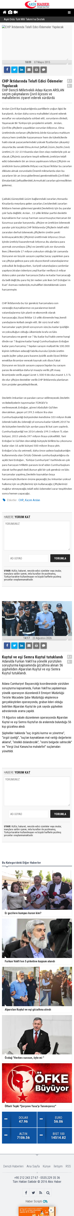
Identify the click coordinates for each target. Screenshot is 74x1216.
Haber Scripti (33, 1201)
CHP (21, 500)
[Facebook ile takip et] (26, 1193)
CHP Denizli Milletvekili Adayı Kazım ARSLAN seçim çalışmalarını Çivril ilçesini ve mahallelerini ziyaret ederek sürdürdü (33, 94)
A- (69, 86)
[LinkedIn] (22, 70)
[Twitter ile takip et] (33, 1193)
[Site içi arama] (48, 1193)
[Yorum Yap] (43, 70)
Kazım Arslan (32, 500)
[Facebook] (7, 70)
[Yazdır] (36, 70)
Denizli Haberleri (13, 1166)
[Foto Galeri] (10, 13)
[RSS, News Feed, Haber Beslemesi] (40, 1193)
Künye (47, 1166)
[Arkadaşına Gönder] (29, 70)
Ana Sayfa (33, 1166)
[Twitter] (14, 70)
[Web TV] (15, 13)
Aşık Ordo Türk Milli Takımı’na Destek (24, 19)
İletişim (58, 1166)
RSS (68, 1166)
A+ (69, 81)
